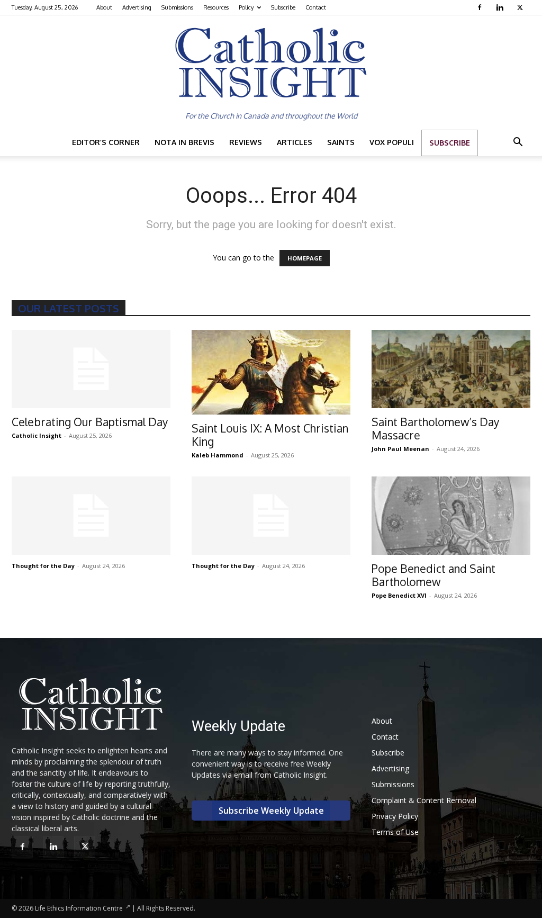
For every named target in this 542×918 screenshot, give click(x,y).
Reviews (245, 142)
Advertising (136, 7)
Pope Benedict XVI (399, 595)
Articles (294, 142)
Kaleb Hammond (217, 455)
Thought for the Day (43, 566)
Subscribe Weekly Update (271, 810)
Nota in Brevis (184, 142)
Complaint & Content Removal (424, 800)
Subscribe (283, 7)
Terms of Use (395, 832)
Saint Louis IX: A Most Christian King (270, 434)
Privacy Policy (395, 816)
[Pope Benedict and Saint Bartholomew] (451, 515)
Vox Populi (391, 142)
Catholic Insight (36, 435)
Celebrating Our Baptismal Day (90, 422)
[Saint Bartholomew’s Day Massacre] (451, 369)
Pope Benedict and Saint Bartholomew (433, 575)
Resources (216, 7)
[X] (521, 7)
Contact (315, 7)
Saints (341, 142)
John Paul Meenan (400, 449)
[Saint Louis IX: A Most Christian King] (271, 372)
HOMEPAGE (304, 258)
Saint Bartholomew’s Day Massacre (435, 428)
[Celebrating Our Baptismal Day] (91, 369)
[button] (517, 143)
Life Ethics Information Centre (79, 908)
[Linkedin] (501, 7)
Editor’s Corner (106, 142)
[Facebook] (481, 7)
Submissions (177, 7)
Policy (246, 7)
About (104, 7)
